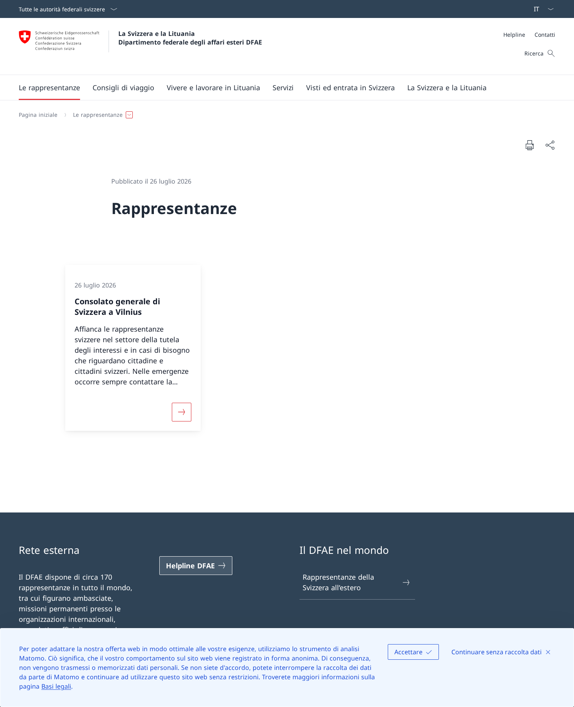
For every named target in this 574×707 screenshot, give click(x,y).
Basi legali (56, 686)
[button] (49, 87)
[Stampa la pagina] (529, 145)
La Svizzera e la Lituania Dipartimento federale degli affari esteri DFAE (190, 37)
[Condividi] (550, 145)
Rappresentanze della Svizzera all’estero (338, 582)
